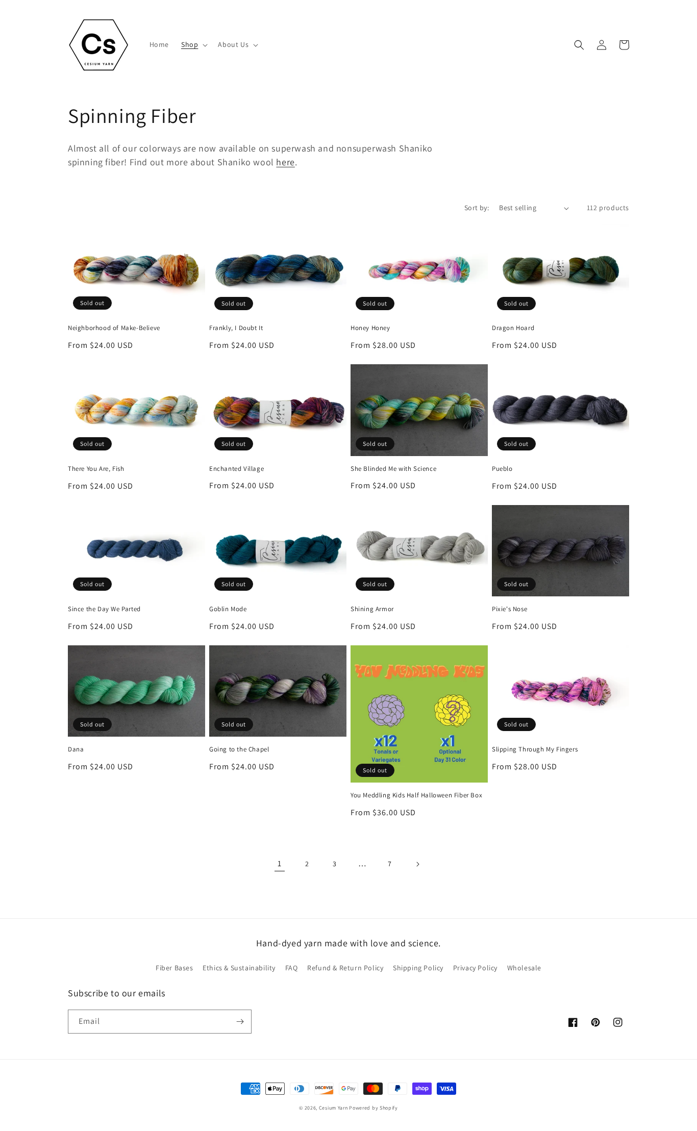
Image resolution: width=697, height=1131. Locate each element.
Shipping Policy (418, 967)
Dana (76, 749)
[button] (193, 44)
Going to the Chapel (239, 749)
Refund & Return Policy (345, 967)
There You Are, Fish (96, 469)
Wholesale (524, 967)
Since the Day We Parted (104, 609)
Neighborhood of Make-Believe (114, 328)
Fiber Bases (174, 967)
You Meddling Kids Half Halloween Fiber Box (416, 795)
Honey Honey (370, 328)
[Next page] (417, 864)
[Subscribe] (240, 1022)
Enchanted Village (236, 469)
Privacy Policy (475, 967)
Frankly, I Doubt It (236, 328)
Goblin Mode (228, 609)
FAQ (291, 967)
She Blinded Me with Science (393, 469)
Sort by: (476, 207)
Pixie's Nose (509, 609)
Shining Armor (372, 609)
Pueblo (502, 469)
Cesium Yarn (333, 1107)
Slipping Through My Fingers (535, 749)
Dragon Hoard (513, 328)
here (285, 162)
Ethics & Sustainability (239, 967)
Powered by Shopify (373, 1107)
